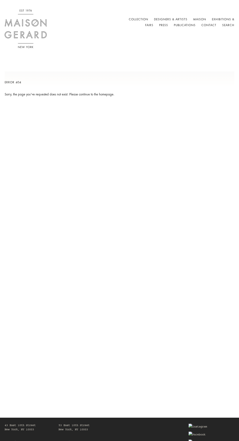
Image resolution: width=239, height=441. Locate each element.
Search (228, 25)
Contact (208, 25)
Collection (138, 19)
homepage (106, 94)
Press (163, 25)
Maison (199, 19)
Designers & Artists (170, 19)
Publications (185, 25)
